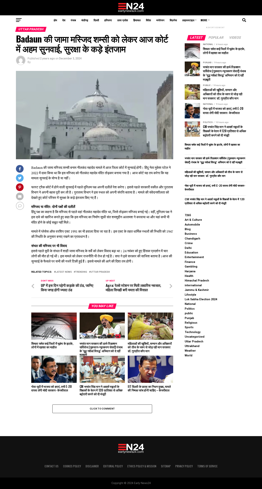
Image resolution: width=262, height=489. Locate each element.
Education (191, 252)
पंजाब (73, 20)
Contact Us (51, 466)
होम (55, 20)
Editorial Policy (113, 466)
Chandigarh (192, 238)
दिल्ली (96, 20)
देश (63, 20)
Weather (190, 350)
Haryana (190, 271)
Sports (189, 327)
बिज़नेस (173, 20)
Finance (190, 262)
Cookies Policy (72, 466)
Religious (191, 322)
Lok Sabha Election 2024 (201, 299)
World (188, 355)
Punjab (189, 318)
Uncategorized (194, 336)
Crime (189, 243)
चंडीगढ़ (84, 20)
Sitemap (166, 466)
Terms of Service (207, 466)
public (189, 313)
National (190, 304)
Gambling (191, 266)
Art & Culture (193, 220)
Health (189, 276)
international (193, 285)
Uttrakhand (192, 346)
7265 (188, 215)
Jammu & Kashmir (197, 290)
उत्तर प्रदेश (122, 20)
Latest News (63, 272)
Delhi (188, 248)
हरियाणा (108, 20)
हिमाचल (137, 20)
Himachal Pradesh (197, 280)
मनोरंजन (160, 20)
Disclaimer (92, 466)
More (204, 20)
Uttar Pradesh (100, 272)
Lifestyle (190, 294)
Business (191, 233)
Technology (192, 332)
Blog (188, 229)
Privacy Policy (184, 466)
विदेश (148, 20)
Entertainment (194, 257)
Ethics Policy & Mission (141, 466)
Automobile (192, 224)
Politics (190, 308)
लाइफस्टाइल (188, 20)
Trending (81, 272)
